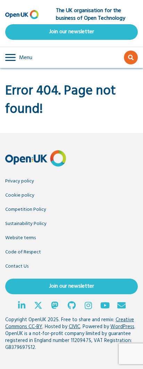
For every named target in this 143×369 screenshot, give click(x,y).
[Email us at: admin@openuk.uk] (121, 306)
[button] (18, 57)
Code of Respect (23, 252)
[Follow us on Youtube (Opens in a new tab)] (105, 306)
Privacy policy (19, 181)
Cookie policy (19, 195)
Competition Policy (25, 210)
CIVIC (74, 327)
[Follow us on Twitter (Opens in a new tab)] (38, 306)
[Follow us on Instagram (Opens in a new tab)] (88, 306)
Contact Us (16, 266)
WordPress (122, 327)
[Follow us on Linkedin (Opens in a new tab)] (21, 306)
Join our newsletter (71, 31)
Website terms (20, 238)
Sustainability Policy (26, 224)
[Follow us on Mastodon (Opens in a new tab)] (55, 306)
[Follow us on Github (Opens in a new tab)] (71, 306)
